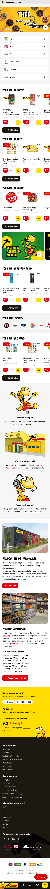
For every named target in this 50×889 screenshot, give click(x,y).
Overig (5, 824)
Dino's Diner (16, 643)
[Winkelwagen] (37, 885)
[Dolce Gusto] (6, 325)
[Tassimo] (32, 325)
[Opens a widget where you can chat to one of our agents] (41, 877)
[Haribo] (41, 325)
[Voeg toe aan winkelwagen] (18, 122)
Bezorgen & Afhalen (10, 790)
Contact (5, 753)
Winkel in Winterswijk (10, 756)
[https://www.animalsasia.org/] (32, 847)
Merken (5, 828)
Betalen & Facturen (9, 787)
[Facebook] (8, 839)
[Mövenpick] (23, 325)
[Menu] (45, 885)
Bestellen (6, 780)
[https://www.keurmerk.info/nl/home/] (11, 847)
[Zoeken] (23, 885)
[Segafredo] (15, 325)
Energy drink (7, 817)
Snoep (5, 814)
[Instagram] (4, 839)
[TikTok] (18, 839)
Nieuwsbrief (7, 770)
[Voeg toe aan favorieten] (18, 96)
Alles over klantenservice (12, 797)
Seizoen (5, 821)
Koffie (4, 807)
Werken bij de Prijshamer (12, 759)
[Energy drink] (25, 19)
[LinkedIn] (13, 839)
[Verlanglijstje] (30, 885)
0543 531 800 (25, 702)
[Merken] (23, 246)
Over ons (6, 749)
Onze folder (7, 763)
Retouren (6, 783)
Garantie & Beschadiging (12, 793)
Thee (4, 810)
